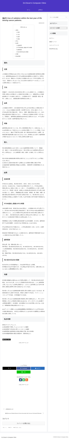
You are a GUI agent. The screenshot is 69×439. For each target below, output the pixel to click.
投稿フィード (53, 41)
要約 (17, 30)
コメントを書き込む (24, 423)
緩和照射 (19, 49)
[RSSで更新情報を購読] (26, 379)
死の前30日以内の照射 (22, 51)
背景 (18, 32)
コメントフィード (54, 45)
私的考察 (18, 56)
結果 (18, 36)
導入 (17, 41)
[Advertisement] (23, 353)
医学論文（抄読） (7, 339)
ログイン (51, 38)
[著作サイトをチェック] (20, 379)
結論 (18, 38)
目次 (21, 27)
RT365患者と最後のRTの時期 (24, 47)
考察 (17, 54)
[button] (66, 17)
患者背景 (19, 45)
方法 (18, 34)
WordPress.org (53, 48)
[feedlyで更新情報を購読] (23, 379)
